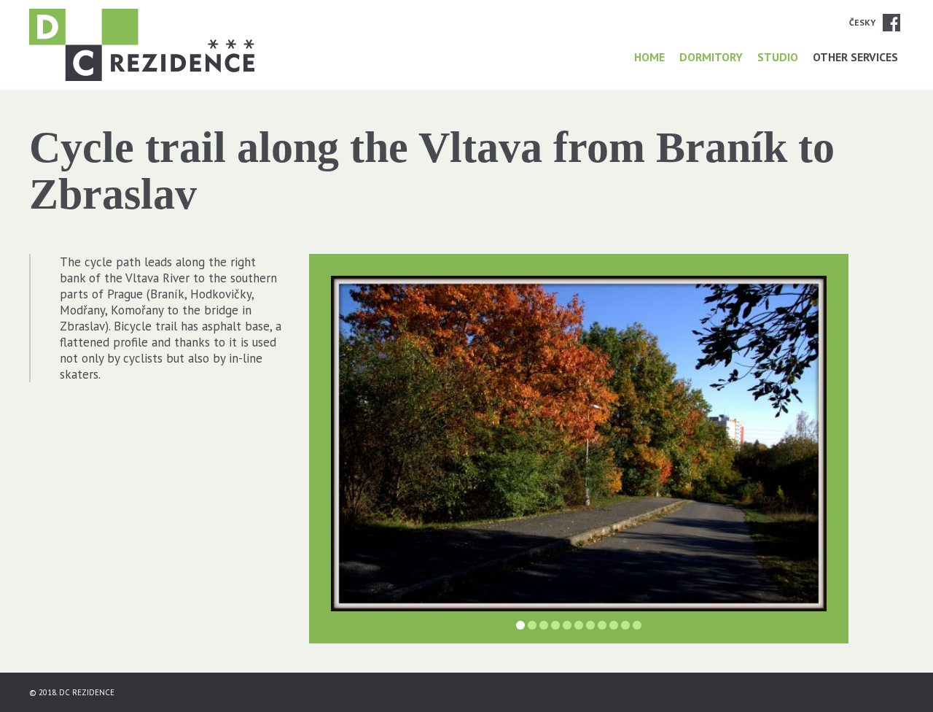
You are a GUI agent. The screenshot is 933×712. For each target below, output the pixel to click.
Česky (862, 22)
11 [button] (637, 625)
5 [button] (567, 625)
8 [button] (602, 625)
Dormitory (711, 57)
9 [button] (613, 625)
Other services (855, 57)
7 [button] (590, 625)
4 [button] (555, 625)
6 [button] (578, 625)
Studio (777, 57)
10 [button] (625, 625)
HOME (649, 57)
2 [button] (532, 625)
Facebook (891, 22)
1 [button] (520, 625)
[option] (579, 443)
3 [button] (543, 625)
